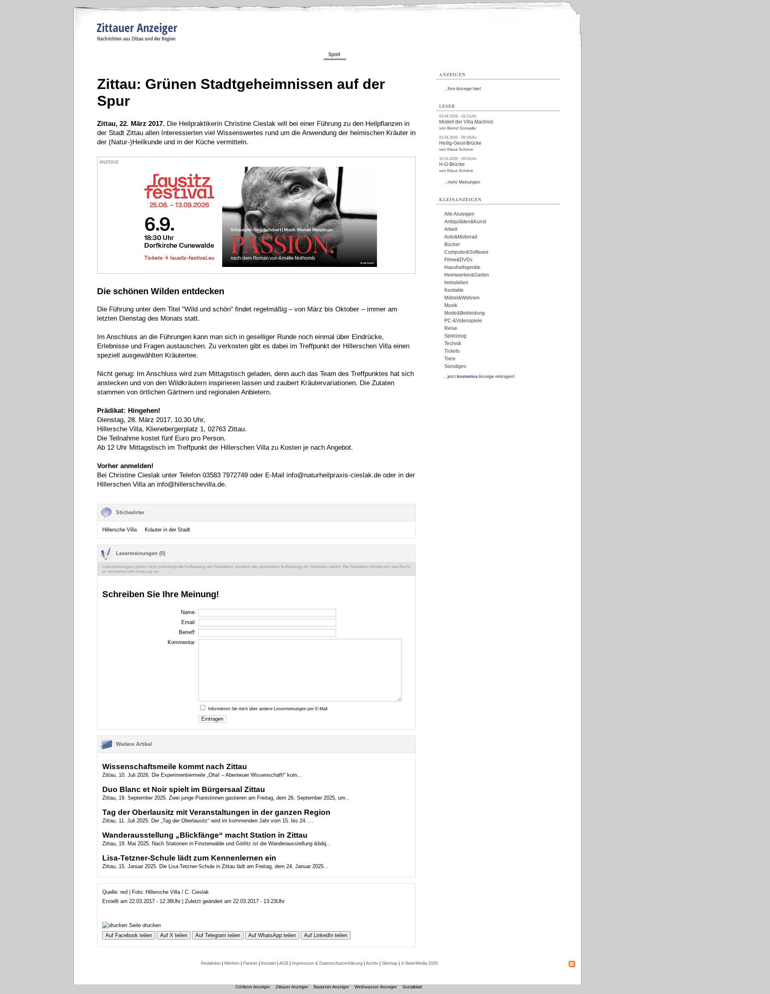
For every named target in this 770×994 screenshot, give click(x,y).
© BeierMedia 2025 (419, 963)
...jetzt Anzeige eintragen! (479, 376)
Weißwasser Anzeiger (376, 986)
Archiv (372, 963)
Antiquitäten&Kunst (465, 222)
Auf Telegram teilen (217, 935)
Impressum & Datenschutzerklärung (327, 963)
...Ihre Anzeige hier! (462, 89)
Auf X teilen (173, 935)
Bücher (452, 244)
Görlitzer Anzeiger (252, 986)
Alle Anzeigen (459, 214)
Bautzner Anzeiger (331, 986)
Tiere (450, 359)
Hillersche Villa (119, 530)
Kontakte (454, 290)
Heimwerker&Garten (466, 275)
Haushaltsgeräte (462, 267)
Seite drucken (144, 925)
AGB (283, 963)
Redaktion (211, 963)
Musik (450, 305)
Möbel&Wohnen (462, 298)
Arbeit (450, 229)
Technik (452, 343)
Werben (231, 963)
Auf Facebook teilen (128, 935)
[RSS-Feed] (572, 965)
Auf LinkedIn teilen (325, 935)
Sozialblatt (412, 986)
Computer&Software (466, 252)
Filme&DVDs (458, 260)
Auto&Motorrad (460, 237)
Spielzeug (455, 336)
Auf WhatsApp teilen (272, 935)
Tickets (452, 351)
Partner (250, 963)
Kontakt (268, 963)
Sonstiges (455, 366)
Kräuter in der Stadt (167, 530)
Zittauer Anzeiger (137, 27)
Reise (450, 328)
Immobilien (456, 283)
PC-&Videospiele (463, 321)
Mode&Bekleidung (464, 313)
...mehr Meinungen (462, 182)
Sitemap (389, 963)
